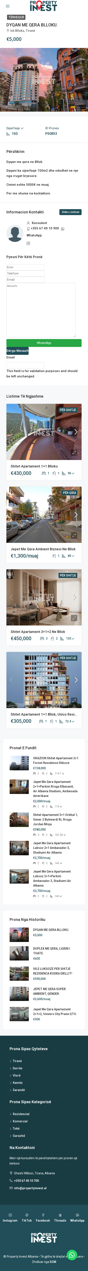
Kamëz (18, 1082)
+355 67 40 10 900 (45, 228)
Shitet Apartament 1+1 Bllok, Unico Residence (48, 714)
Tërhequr (16, 17)
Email (10, 357)
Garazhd (19, 1135)
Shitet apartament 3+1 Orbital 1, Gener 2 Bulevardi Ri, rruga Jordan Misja (55, 819)
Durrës (17, 1068)
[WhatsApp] (72, 1255)
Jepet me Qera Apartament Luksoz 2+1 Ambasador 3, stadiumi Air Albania (52, 847)
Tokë (16, 1128)
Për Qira (69, 493)
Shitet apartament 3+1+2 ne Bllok (38, 632)
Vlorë (17, 1075)
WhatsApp (34, 235)
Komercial (20, 1121)
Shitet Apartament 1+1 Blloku (34, 466)
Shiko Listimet (70, 212)
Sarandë (19, 1090)
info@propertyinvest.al (30, 1188)
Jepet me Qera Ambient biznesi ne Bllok (43, 549)
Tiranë (17, 1061)
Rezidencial (21, 1114)
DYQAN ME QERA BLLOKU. (51, 930)
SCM (53, 1262)
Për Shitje (68, 410)
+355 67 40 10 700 (26, 1180)
